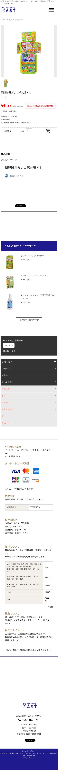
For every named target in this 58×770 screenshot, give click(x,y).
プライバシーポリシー (29, 751)
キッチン (18, 20)
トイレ (5, 396)
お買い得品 (7, 389)
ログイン (9, 345)
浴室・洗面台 (8, 409)
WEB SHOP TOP (30, 320)
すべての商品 (6, 20)
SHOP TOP (7, 362)
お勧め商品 (7, 368)
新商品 (5, 375)
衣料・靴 (6, 423)
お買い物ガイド (28, 650)
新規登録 (19, 340)
